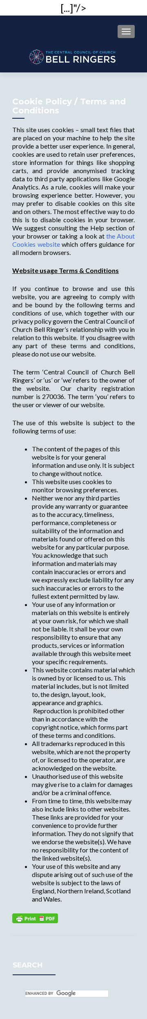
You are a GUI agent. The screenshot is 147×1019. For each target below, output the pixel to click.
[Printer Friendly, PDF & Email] (35, 917)
